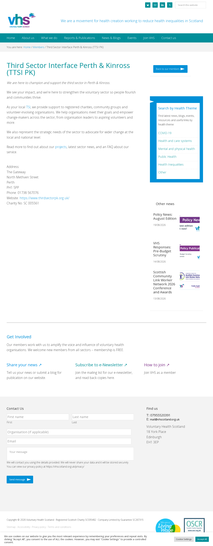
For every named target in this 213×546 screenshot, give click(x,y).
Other (162, 172)
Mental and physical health (176, 149)
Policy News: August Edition (165, 216)
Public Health (167, 157)
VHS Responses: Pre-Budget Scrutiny (162, 249)
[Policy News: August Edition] (188, 225)
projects (61, 147)
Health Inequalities (171, 164)
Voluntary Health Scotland (22, 20)
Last (74, 422)
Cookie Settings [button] (184, 539)
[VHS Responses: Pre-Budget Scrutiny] (188, 254)
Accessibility (23, 527)
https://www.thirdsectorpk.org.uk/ (44, 198)
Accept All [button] (202, 539)
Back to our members (168, 68)
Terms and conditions (59, 527)
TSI (28, 107)
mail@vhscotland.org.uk (165, 419)
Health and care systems (175, 141)
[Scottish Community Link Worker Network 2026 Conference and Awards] (188, 282)
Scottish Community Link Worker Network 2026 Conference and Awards (164, 282)
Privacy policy (39, 527)
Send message (17, 479)
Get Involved (19, 337)
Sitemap (11, 527)
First (9, 422)
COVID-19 (164, 133)
